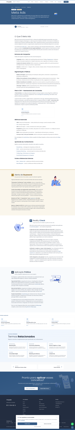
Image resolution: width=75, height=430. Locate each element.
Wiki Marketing (41, 403)
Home (12, 7)
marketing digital (35, 226)
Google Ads (24, 46)
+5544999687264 (58, 403)
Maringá (7, 422)
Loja (55, 1)
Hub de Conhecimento (43, 407)
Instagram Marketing (21, 151)
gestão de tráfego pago (31, 306)
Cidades (46, 1)
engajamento (33, 198)
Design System (41, 409)
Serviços (36, 1)
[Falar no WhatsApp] (72, 424)
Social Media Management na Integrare (25, 155)
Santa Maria (64, 422)
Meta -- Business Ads (20, 161)
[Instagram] (15, 1)
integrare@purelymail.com (59, 401)
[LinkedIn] (14, 1)
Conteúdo (59, 1)
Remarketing (19, 147)
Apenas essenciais (47, 423)
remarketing (26, 137)
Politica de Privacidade (37, 426)
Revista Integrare (42, 405)
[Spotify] (18, 1)
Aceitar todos (27, 423)
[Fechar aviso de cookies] (56, 417)
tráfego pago (38, 305)
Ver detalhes (23, 420)
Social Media (23, 7)
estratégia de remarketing (43, 94)
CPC (17, 124)
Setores (41, 1)
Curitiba (11, 422)
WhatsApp (57, 405)
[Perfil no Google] (15, 405)
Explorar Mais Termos (44, 388)
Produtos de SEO (26, 407)
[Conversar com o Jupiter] (72, 427)
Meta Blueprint (19, 163)
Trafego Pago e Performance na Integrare (25, 153)
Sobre (32, 1)
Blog (40, 401)
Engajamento (50, 59)
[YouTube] (17, 1)
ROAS (17, 149)
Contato (66, 1)
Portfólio (51, 1)
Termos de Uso (66, 426)
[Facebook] (10, 405)
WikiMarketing (17, 7)
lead (41, 291)
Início (29, 1)
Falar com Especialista (30, 388)
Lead (20, 94)
